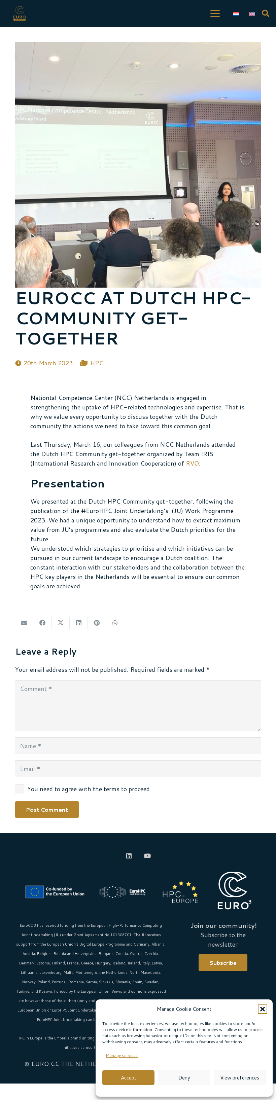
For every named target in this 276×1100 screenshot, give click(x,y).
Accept (128, 1077)
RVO (192, 463)
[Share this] (42, 623)
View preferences (239, 1077)
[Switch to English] (253, 13)
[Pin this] (97, 623)
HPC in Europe (30, 1038)
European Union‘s (62, 944)
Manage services (122, 1055)
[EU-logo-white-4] (56, 892)
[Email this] (24, 623)
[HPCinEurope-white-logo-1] (180, 892)
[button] (262, 1009)
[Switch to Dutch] (237, 13)
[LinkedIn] (128, 856)
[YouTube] (147, 856)
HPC (96, 363)
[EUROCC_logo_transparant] (19, 13)
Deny (184, 1077)
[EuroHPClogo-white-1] (122, 892)
